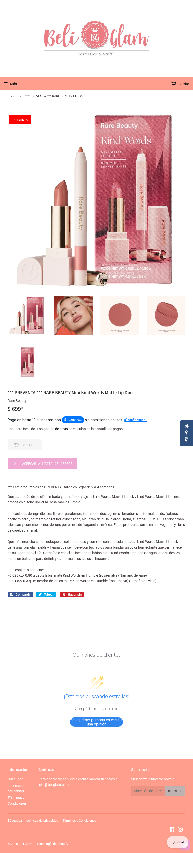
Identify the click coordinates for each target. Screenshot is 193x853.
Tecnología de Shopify (52, 844)
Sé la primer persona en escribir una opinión (97, 722)
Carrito (183, 84)
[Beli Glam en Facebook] (172, 830)
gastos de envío (55, 429)
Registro (175, 791)
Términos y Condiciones (79, 820)
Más (13, 84)
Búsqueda (15, 779)
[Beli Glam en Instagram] (180, 830)
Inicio (11, 96)
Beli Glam (25, 844)
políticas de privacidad (42, 820)
